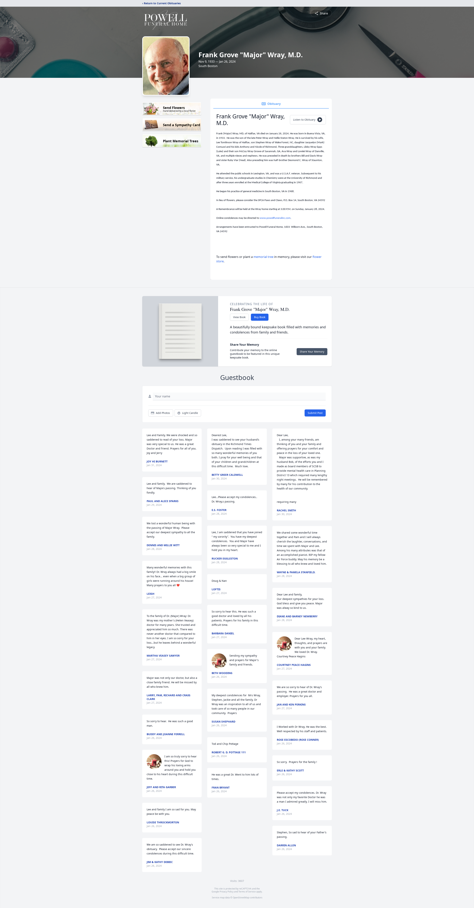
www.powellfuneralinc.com (275, 218)
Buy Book (259, 317)
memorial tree (263, 257)
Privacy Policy (226, 891)
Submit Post (315, 413)
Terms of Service (247, 891)
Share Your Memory (312, 351)
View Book (239, 317)
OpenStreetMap (241, 897)
